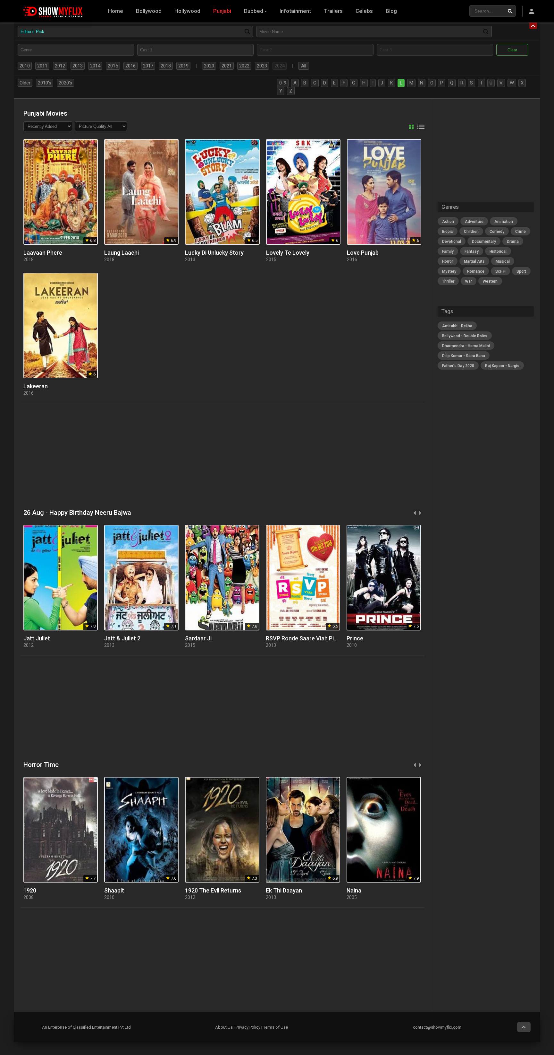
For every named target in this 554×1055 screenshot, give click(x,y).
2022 (244, 66)
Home (115, 11)
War (468, 281)
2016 (130, 66)
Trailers (333, 11)
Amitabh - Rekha (457, 326)
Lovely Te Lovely (287, 252)
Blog (391, 11)
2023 (262, 66)
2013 (77, 66)
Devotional (451, 241)
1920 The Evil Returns (213, 890)
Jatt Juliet (36, 638)
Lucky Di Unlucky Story (214, 252)
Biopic (447, 231)
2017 (148, 66)
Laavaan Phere (42, 252)
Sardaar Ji (198, 638)
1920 (29, 890)
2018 (166, 66)
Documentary (484, 241)
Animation (503, 221)
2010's (44, 83)
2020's (65, 83)
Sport (521, 271)
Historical (498, 251)
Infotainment (295, 11)
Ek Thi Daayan (284, 890)
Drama (513, 241)
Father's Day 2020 (458, 366)
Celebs (364, 11)
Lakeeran (35, 386)
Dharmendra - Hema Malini (466, 346)
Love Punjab (363, 252)
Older (25, 83)
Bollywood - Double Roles (464, 336)
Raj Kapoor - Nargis (502, 366)
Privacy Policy (248, 1027)
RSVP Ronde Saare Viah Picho (305, 638)
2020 (209, 66)
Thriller (448, 281)
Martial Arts (474, 261)
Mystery (449, 271)
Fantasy (472, 251)
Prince (355, 638)
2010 (25, 66)
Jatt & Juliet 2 (122, 638)
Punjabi (222, 11)
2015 (113, 66)
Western (490, 281)
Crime (520, 231)
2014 (95, 66)
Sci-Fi (500, 271)
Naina (354, 890)
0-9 (282, 83)
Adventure (474, 221)
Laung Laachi (121, 252)
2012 (60, 66)
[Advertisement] (212, 456)
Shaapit (114, 890)
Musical (503, 261)
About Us (224, 1027)
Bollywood (149, 11)
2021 (227, 66)
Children (471, 231)
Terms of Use (275, 1027)
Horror (447, 261)
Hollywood (187, 11)
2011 (42, 66)
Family (448, 251)
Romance (475, 271)
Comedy (497, 231)
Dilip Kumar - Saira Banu (463, 356)
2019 (183, 66)
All (303, 66)
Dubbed (253, 11)
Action (448, 221)
